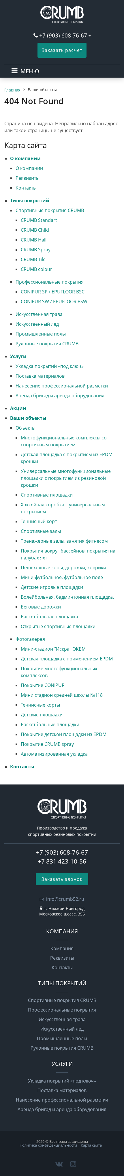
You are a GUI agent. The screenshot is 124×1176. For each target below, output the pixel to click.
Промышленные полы (41, 334)
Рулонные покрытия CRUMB (47, 343)
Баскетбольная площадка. (50, 616)
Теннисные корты (40, 705)
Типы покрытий (29, 200)
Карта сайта (91, 1145)
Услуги (18, 356)
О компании (25, 158)
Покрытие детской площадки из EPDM (63, 734)
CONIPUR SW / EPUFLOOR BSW (54, 301)
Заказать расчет (62, 50)
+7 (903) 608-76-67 (64, 35)
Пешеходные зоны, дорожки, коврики (63, 567)
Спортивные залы (41, 531)
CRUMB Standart (39, 220)
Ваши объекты (28, 418)
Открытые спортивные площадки (58, 626)
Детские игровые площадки (52, 587)
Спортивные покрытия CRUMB (50, 210)
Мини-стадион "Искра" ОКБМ (53, 649)
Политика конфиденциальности (48, 1145)
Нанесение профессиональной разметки (62, 386)
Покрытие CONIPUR (43, 685)
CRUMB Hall (33, 240)
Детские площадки (42, 714)
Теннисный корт (39, 521)
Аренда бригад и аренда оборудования (60, 395)
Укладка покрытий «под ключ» (50, 366)
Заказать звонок (62, 879)
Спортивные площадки (47, 495)
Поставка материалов (40, 376)
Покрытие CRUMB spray (47, 744)
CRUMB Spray (35, 249)
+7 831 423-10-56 (62, 861)
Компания (62, 948)
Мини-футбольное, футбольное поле (62, 577)
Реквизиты (28, 178)
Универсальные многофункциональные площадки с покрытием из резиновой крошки (66, 478)
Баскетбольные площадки (50, 724)
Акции (18, 408)
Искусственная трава (39, 314)
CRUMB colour (36, 269)
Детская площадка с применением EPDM (67, 659)
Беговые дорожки (41, 607)
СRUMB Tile (33, 259)
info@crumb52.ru (65, 899)
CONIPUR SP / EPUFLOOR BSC (52, 292)
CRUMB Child (35, 230)
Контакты (26, 188)
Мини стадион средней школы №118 (62, 695)
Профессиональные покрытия (50, 282)
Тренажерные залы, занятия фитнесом (64, 541)
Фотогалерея (30, 639)
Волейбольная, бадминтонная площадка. (67, 597)
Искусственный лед (37, 324)
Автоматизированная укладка (54, 754)
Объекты (25, 428)
